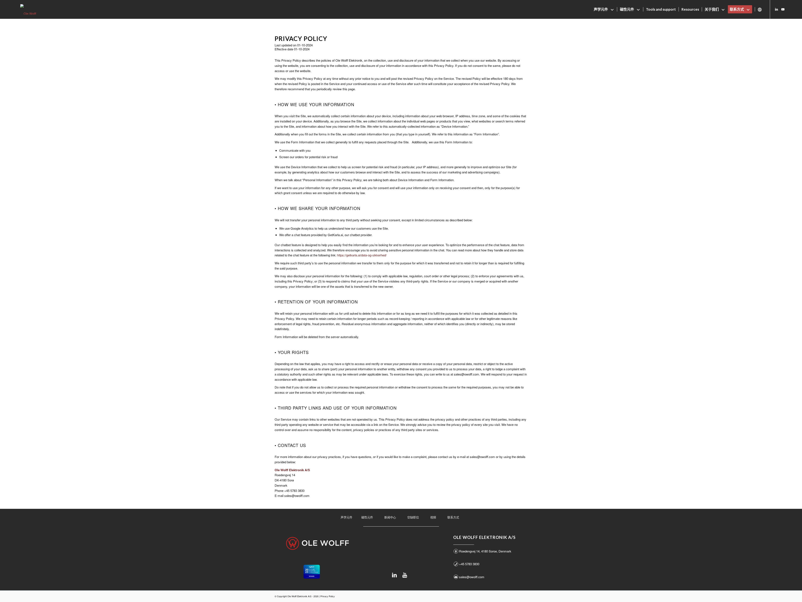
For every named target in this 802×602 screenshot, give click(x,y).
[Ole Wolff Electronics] (36, 9)
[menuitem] (604, 9)
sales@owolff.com (471, 577)
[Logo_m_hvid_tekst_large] (317, 543)
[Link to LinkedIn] (776, 9)
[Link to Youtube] (783, 9)
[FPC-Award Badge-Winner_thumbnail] (311, 571)
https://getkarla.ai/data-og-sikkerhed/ (362, 255)
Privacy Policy (327, 596)
